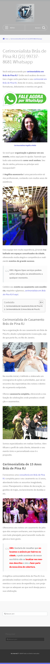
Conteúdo (9, 302)
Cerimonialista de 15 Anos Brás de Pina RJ (23, 309)
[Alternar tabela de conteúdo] (40, 302)
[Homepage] (25, 13)
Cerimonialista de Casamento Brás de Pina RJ (24, 306)
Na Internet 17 (15, 653)
